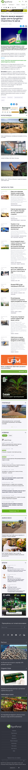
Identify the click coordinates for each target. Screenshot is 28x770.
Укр (20, 1)
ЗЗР (15, 262)
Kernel (12, 292)
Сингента (12, 262)
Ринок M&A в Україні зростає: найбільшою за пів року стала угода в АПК (18, 270)
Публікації (14, 733)
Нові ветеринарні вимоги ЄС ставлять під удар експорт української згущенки (18, 211)
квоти (12, 237)
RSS (14, 751)
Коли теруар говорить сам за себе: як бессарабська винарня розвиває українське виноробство (13, 555)
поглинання (13, 280)
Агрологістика (21, 237)
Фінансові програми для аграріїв (16, 205)
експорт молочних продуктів (15, 220)
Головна (3, 13)
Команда (13, 743)
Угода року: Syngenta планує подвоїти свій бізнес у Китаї (17, 318)
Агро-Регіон (16, 292)
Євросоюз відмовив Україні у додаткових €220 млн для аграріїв (17, 193)
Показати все (13, 511)
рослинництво (18, 262)
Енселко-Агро (13, 294)
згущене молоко (23, 220)
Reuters (3, 57)
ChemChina (10, 97)
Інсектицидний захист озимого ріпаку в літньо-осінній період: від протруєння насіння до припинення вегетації (18, 244)
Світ (11, 13)
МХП (18, 280)
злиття (3, 100)
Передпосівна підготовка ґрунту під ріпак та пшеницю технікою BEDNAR (13, 536)
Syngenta (3, 97)
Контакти (14, 748)
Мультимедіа (14, 740)
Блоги (18, 4)
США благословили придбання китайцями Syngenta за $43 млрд (18, 339)
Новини (7, 13)
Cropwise (16, 311)
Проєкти (24, 4)
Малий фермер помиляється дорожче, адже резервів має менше (19, 299)
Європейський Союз (18, 97)
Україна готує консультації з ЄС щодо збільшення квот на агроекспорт (18, 226)
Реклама (14, 745)
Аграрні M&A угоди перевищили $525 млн (17, 285)
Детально (21, 371)
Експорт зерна (15, 237)
